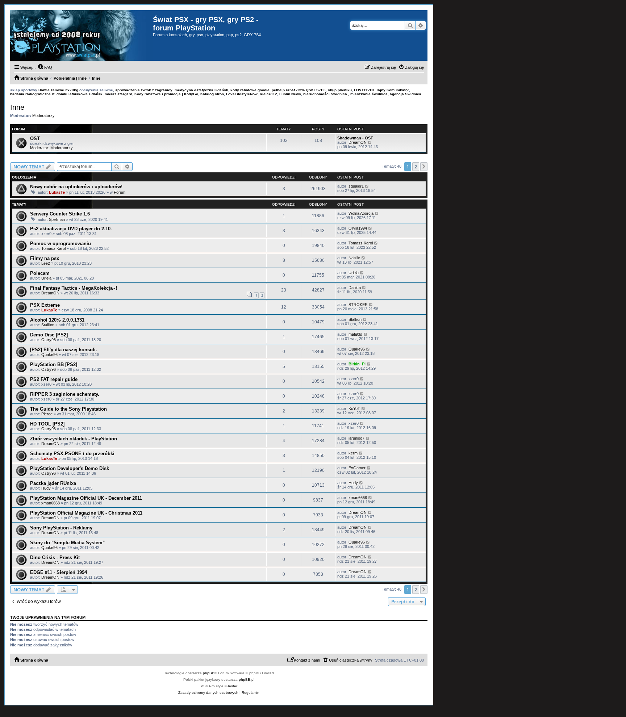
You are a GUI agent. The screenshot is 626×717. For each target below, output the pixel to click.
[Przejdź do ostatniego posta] (367, 186)
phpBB (208, 673)
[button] (423, 166)
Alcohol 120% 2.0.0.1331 (57, 320)
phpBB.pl (246, 680)
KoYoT (354, 408)
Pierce (47, 414)
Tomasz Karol (53, 248)
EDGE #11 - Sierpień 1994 (58, 572)
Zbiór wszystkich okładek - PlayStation (73, 438)
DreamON (358, 142)
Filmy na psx (44, 258)
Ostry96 (48, 339)
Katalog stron (212, 94)
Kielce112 (268, 94)
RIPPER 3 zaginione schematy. (64, 394)
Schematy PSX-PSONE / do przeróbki (72, 453)
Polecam (40, 273)
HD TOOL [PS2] (47, 424)
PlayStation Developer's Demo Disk (69, 468)
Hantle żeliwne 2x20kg (58, 90)
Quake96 (49, 354)
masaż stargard (118, 94)
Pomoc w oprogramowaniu (60, 243)
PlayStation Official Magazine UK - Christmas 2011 (86, 513)
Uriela (46, 278)
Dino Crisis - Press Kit (55, 557)
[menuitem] (45, 67)
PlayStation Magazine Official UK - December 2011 (86, 498)
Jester (232, 686)
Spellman (57, 219)
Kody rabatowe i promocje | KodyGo (166, 94)
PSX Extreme (45, 305)
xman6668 (50, 503)
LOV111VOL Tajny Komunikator (381, 90)
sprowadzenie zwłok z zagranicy (143, 90)
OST (35, 138)
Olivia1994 (358, 228)
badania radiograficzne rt (32, 94)
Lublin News (290, 94)
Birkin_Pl (357, 364)
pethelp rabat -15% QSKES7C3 (299, 90)
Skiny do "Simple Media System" (67, 542)
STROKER (358, 304)
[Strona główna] (81, 35)
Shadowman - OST (355, 138)
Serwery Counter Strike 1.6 (60, 214)
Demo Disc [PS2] (49, 334)
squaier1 (356, 186)
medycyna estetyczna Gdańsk (201, 90)
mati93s (355, 334)
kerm (353, 453)
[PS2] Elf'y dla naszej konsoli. (63, 349)
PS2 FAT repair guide (54, 379)
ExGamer (357, 468)
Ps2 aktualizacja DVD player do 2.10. (71, 228)
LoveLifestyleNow (242, 94)
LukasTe (57, 192)
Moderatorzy (43, 115)
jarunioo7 (356, 438)
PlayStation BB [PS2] (53, 364)
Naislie (354, 258)
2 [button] (415, 166)
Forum (119, 192)
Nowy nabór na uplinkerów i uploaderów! (76, 186)
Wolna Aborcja (361, 213)
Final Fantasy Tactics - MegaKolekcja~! (73, 288)
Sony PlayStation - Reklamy (61, 528)
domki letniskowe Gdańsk (80, 94)
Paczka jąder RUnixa (53, 483)
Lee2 (45, 263)
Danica (355, 287)
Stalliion (47, 325)
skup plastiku (340, 90)
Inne (17, 107)
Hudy (46, 488)
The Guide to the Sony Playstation (68, 409)
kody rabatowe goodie (250, 90)
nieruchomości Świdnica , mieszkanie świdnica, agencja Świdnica (362, 94)
